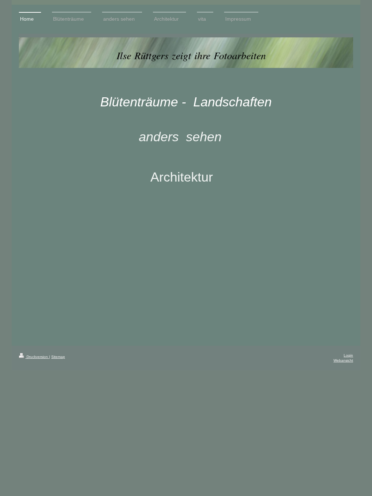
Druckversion (37, 357)
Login (348, 355)
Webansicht (343, 360)
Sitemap (58, 357)
